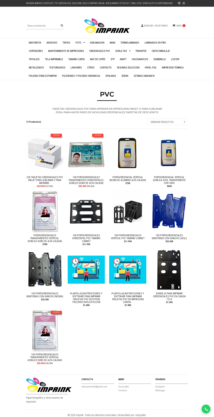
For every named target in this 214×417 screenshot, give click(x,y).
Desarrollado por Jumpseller (132, 415)
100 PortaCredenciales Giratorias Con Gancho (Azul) (169, 237)
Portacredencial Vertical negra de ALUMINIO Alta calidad (127, 179)
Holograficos (140, 59)
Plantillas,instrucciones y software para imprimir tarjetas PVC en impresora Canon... (128, 298)
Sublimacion (97, 42)
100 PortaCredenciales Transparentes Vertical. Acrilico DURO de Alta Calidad (45, 357)
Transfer (140, 50)
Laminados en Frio (155, 42)
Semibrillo (159, 59)
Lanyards (76, 67)
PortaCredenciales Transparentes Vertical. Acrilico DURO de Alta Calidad (45, 238)
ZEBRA (124, 75)
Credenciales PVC (99, 50)
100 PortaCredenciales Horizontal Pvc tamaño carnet (86, 238)
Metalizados (36, 67)
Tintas (66, 42)
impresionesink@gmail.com (94, 386)
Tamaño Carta (76, 59)
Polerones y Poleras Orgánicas (81, 75)
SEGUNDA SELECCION (128, 67)
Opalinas (110, 75)
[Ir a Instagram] (179, 3)
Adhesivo (51, 42)
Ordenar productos (162, 122)
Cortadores (36, 50)
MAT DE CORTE (97, 59)
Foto (78, 42)
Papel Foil (151, 67)
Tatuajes (34, 59)
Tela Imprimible (54, 59)
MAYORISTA (35, 42)
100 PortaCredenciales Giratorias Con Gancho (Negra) (44, 295)
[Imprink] (107, 25)
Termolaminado (130, 42)
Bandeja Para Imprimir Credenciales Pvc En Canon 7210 (169, 296)
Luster (175, 59)
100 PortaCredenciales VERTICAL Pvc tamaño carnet (128, 237)
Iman (112, 42)
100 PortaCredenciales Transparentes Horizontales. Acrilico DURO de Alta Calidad (86, 180)
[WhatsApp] (184, 3)
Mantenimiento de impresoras (66, 50)
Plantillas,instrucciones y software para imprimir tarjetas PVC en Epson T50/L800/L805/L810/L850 (86, 298)
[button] (167, 122)
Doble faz (121, 50)
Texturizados (57, 67)
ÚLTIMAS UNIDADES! (144, 75)
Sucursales (123, 386)
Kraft (123, 59)
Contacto (106, 67)
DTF (113, 59)
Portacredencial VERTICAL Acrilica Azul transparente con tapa (169, 180)
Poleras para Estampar (43, 75)
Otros (90, 67)
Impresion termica (173, 67)
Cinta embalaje (161, 50)
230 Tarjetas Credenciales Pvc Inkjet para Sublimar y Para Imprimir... (44, 180)
